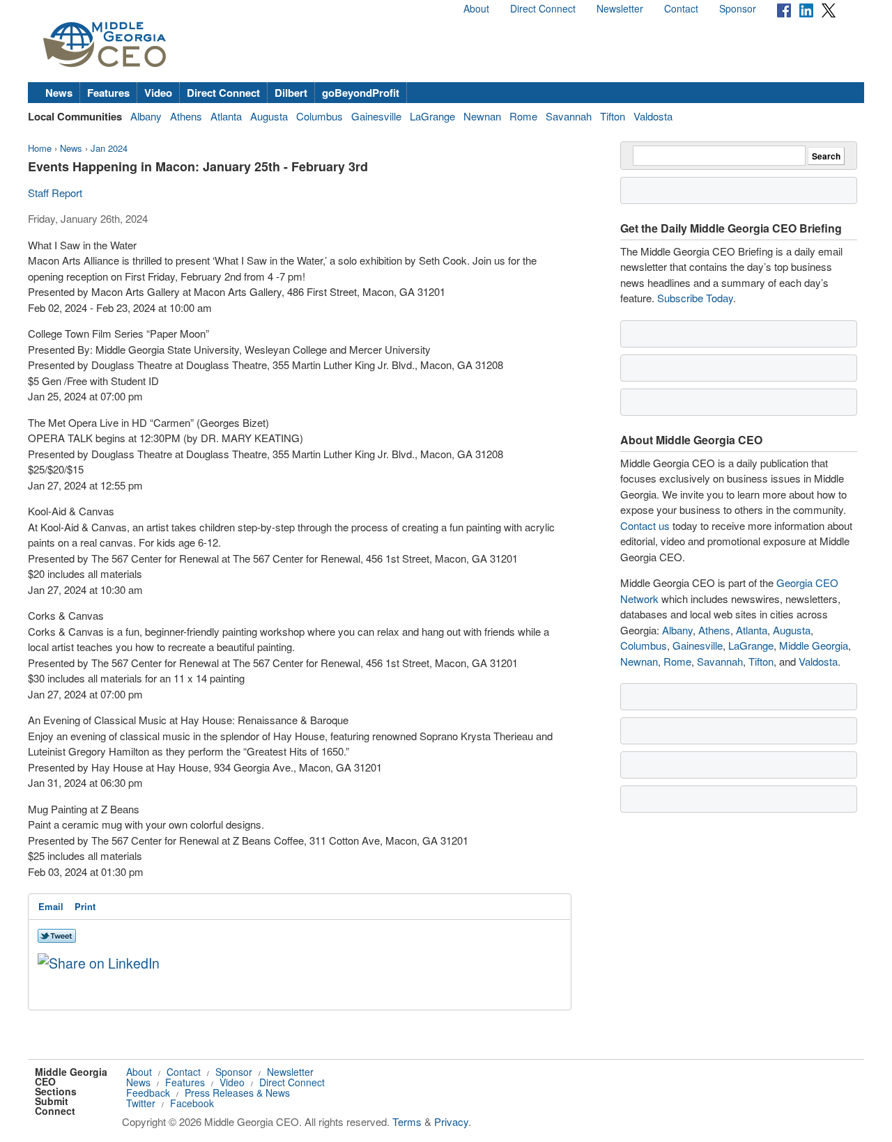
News (58, 92)
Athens (186, 116)
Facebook (192, 1103)
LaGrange (432, 116)
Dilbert (291, 92)
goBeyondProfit (360, 92)
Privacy (451, 1121)
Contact (681, 8)
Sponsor (737, 8)
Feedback (148, 1093)
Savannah (569, 116)
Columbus (319, 116)
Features (108, 92)
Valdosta (652, 116)
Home (40, 148)
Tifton (612, 116)
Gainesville (376, 116)
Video (158, 92)
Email (50, 906)
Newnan (482, 116)
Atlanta (226, 116)
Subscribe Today (695, 297)
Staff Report (55, 192)
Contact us (645, 525)
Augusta (269, 116)
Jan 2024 (109, 148)
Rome (523, 116)
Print (85, 906)
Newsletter (620, 8)
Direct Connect (543, 8)
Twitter (140, 1103)
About (476, 8)
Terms (407, 1121)
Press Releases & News (237, 1093)
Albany (146, 116)
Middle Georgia (813, 645)
